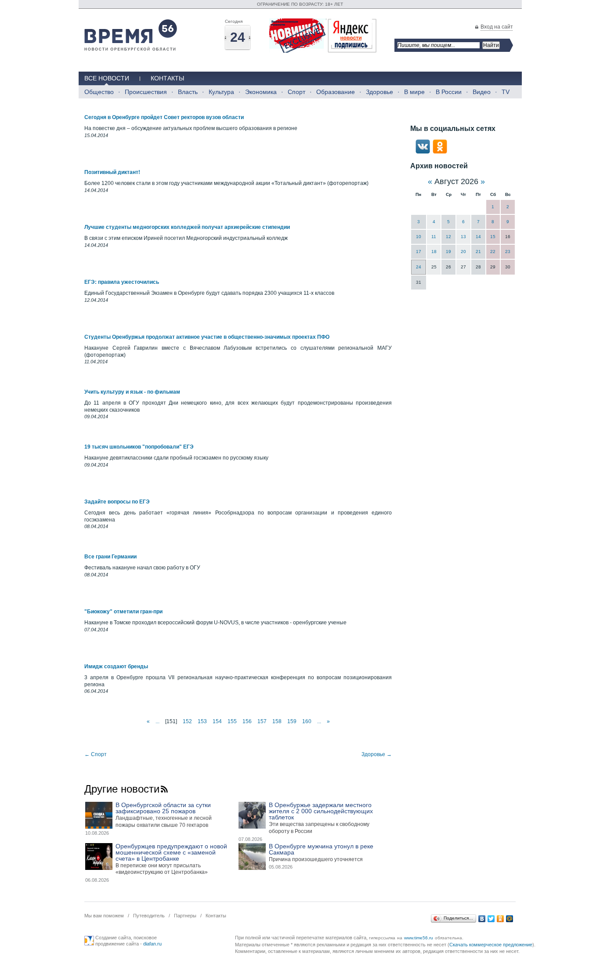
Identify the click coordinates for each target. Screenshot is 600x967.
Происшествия (146, 91)
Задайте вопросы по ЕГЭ (117, 502)
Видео (482, 91)
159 (291, 721)
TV (506, 91)
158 (277, 721)
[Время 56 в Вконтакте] (423, 152)
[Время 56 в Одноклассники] (440, 152)
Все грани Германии (110, 557)
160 (306, 721)
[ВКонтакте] (482, 918)
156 (247, 721)
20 (463, 251)
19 (448, 251)
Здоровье (379, 91)
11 (433, 236)
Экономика (261, 91)
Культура (221, 91)
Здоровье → (376, 754)
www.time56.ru (418, 937)
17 (418, 251)
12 (448, 236)
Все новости (106, 78)
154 (217, 721)
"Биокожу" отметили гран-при (123, 611)
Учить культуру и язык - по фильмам (132, 392)
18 (434, 251)
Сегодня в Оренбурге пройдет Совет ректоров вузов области (164, 117)
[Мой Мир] (509, 918)
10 (418, 236)
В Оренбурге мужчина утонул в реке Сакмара (321, 849)
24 (418, 266)
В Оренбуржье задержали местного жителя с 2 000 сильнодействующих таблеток (321, 811)
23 (507, 251)
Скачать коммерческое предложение (490, 944)
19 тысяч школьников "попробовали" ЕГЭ (139, 447)
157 (262, 721)
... (157, 721)
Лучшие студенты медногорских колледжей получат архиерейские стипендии (187, 227)
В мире (414, 91)
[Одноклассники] (500, 918)
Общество (99, 91)
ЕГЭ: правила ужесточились (121, 282)
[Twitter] (491, 918)
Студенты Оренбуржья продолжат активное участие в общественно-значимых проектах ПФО (206, 337)
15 (492, 236)
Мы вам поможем (104, 915)
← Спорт (95, 754)
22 (492, 251)
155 (232, 721)
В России (449, 91)
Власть (188, 91)
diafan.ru (152, 943)
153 (202, 721)
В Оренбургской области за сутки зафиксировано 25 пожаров (163, 808)
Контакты (167, 78)
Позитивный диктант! (112, 172)
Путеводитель (149, 915)
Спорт (296, 91)
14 (478, 236)
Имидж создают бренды (116, 666)
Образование (335, 91)
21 (478, 251)
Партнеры (185, 915)
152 (187, 721)
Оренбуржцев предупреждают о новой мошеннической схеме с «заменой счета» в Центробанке (171, 852)
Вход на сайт (497, 27)
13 (463, 236)
